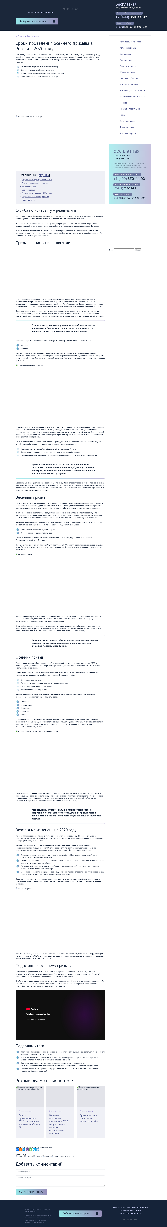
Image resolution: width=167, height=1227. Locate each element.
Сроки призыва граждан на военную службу (89, 1118)
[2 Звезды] (28, 1156)
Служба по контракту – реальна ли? (37, 179)
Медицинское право (129, 84)
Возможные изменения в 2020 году (37, 193)
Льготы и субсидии (129, 78)
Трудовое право (127, 127)
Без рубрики (125, 53)
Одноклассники (68, 9)
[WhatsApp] (30, 1149)
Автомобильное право (130, 41)
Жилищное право (128, 72)
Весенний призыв (29, 186)
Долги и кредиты (128, 66)
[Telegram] (37, 1149)
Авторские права (128, 47)
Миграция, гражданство (131, 90)
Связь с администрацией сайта (137, 1207)
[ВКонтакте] (17, 1149)
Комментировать (33, 1191)
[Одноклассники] (20, 1149)
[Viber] (27, 1149)
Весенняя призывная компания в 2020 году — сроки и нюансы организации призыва (58, 1124)
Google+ (76, 9)
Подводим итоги (29, 200)
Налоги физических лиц (131, 96)
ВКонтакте (64, 9)
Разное (123, 114)
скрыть (44, 175)
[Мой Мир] (23, 1149)
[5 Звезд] (56, 1156)
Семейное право (127, 121)
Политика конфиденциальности (130, 1213)
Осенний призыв (28, 190)
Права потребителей (130, 108)
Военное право (25, 1111)
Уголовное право (128, 133)
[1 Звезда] (20, 1156)
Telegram (72, 9)
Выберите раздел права (32, 21)
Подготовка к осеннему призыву (35, 196)
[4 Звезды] (47, 1156)
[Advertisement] (60, 97)
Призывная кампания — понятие (35, 183)
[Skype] (34, 1149)
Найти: (111, 250)
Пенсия (123, 102)
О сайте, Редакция (118, 1207)
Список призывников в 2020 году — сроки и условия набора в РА (29, 1121)
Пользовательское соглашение (130, 1210)
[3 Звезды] (38, 1156)
